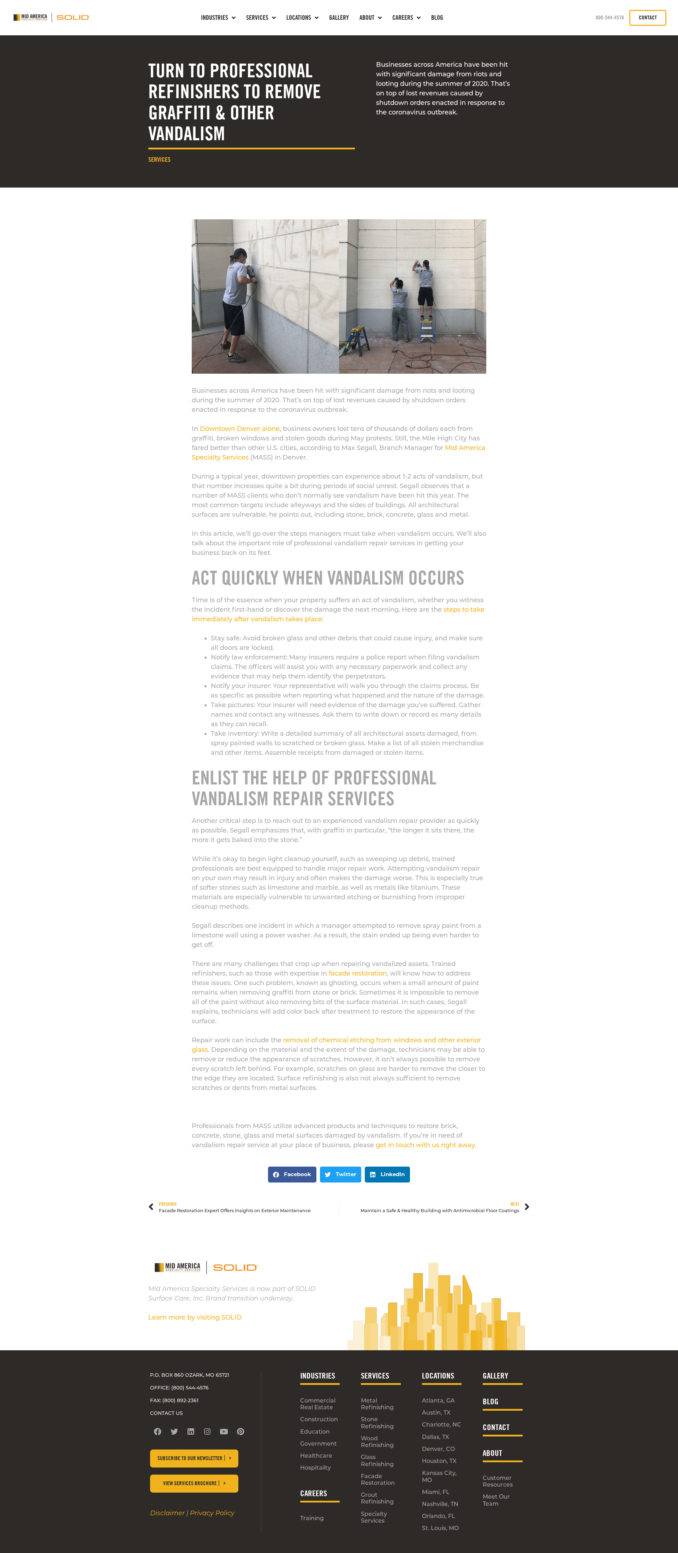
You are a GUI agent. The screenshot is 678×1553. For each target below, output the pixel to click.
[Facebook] (157, 1431)
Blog (437, 17)
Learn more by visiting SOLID (195, 1317)
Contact (496, 1427)
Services (159, 159)
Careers (402, 17)
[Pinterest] (240, 1431)
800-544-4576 (610, 17)
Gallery (339, 17)
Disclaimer (167, 1513)
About (366, 17)
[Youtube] (223, 1431)
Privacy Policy (212, 1513)
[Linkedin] (190, 1431)
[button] (292, 1174)
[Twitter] (174, 1431)
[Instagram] (207, 1431)
